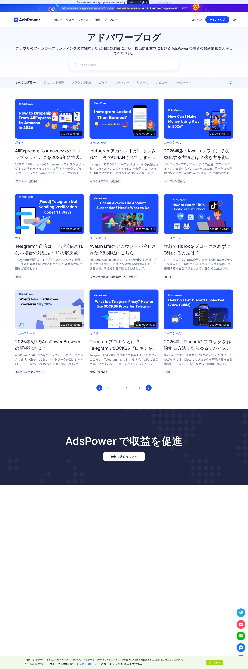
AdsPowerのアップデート (31, 372)
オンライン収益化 (175, 181)
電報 (18, 276)
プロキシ (103, 372)
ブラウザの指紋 (99, 276)
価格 (98, 14)
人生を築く (129, 276)
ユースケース (98, 142)
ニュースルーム (25, 333)
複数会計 (34, 181)
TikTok (168, 276)
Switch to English (138, 2)
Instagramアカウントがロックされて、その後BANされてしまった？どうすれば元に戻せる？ (123, 157)
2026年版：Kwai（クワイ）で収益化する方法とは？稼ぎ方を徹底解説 (197, 157)
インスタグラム (99, 181)
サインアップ (217, 19)
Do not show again (162, 2)
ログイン (197, 19)
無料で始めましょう (124, 456)
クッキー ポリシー (88, 664)
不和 (167, 372)
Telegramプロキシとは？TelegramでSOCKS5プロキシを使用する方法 (123, 348)
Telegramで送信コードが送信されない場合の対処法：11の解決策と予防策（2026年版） (49, 252)
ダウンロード (111, 14)
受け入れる (214, 662)
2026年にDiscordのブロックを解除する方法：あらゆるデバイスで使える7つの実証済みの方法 (197, 348)
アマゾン (21, 181)
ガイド (19, 142)
